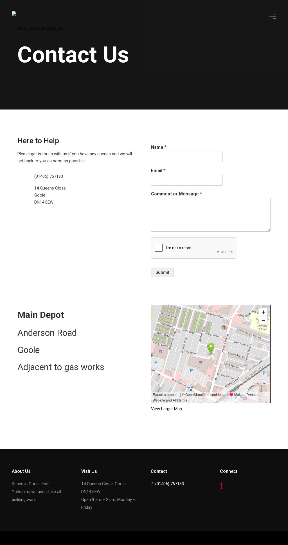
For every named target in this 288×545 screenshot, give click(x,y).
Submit (162, 272)
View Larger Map (166, 408)
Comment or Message (176, 194)
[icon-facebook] (221, 485)
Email (158, 170)
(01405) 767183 (169, 483)
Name (158, 147)
